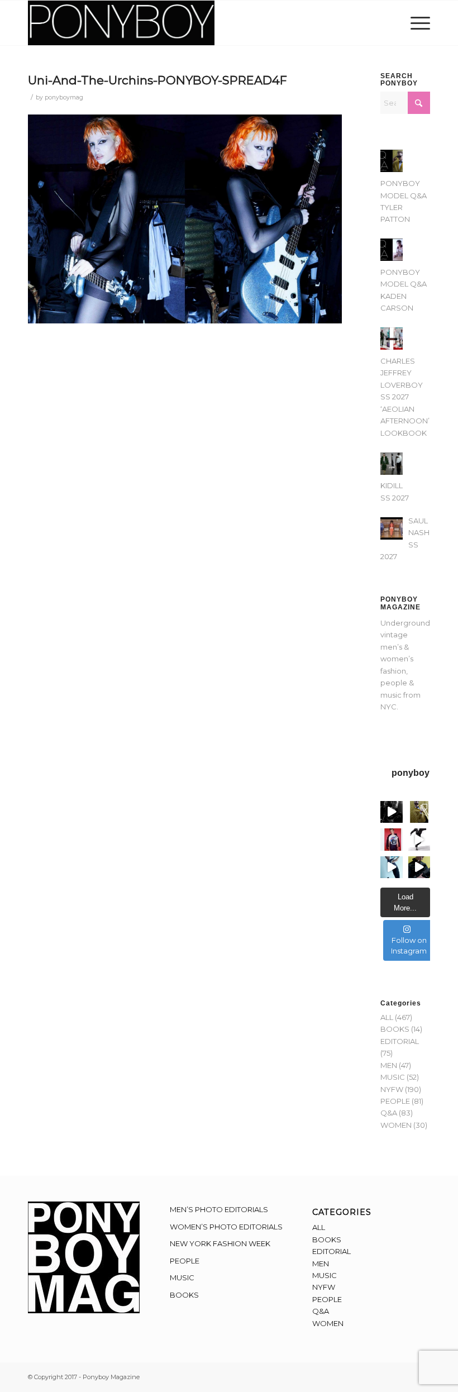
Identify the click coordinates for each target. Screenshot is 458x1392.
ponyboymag (64, 97)
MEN (388, 1065)
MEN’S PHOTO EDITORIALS (219, 1209)
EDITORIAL (399, 1041)
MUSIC (392, 1076)
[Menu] (417, 23)
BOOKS (394, 1028)
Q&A (388, 1112)
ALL (386, 1017)
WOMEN (396, 1125)
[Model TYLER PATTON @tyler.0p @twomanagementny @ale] (391, 812)
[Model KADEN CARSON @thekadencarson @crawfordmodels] (391, 867)
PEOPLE (395, 1101)
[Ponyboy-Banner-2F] (121, 23)
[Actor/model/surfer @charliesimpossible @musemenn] (419, 839)
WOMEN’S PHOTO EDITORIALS (226, 1226)
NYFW (391, 1089)
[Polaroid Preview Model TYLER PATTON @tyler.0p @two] (391, 839)
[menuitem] (417, 23)
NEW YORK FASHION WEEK (220, 1243)
